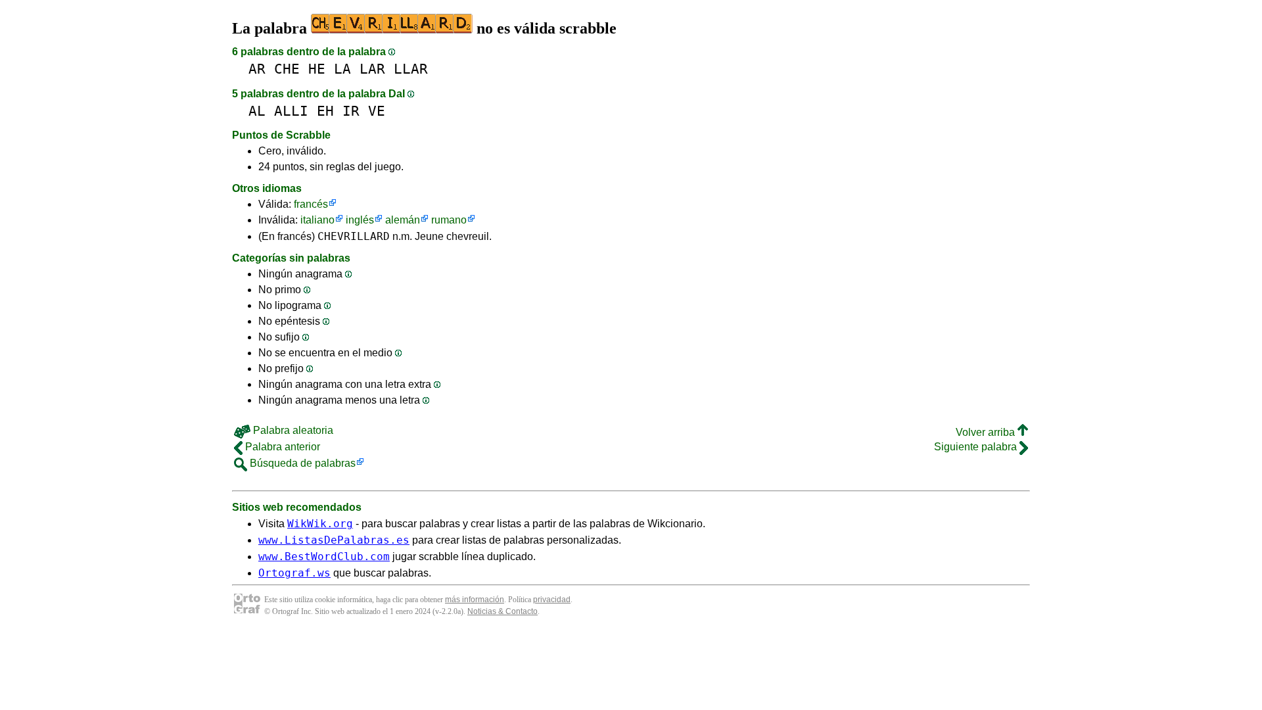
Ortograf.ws (294, 573)
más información (474, 599)
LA (342, 68)
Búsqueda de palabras (301, 463)
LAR (372, 68)
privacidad (552, 599)
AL (257, 111)
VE (376, 111)
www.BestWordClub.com (324, 556)
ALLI (291, 111)
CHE (287, 68)
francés (311, 204)
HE (316, 68)
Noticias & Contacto (502, 611)
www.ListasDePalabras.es (333, 540)
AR (257, 68)
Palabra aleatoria (291, 430)
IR (351, 111)
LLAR (411, 68)
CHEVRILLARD (353, 236)
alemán (402, 219)
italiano (317, 219)
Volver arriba (986, 432)
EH (325, 111)
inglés (360, 219)
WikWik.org (320, 523)
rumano (449, 219)
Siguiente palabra (976, 446)
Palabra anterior (281, 446)
